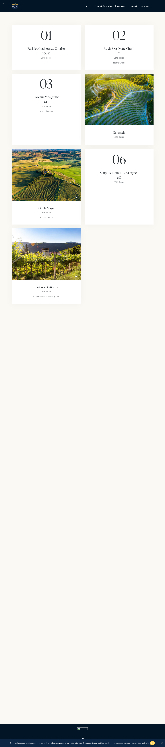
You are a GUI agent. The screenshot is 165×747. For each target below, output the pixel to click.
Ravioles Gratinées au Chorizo (46, 51)
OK (152, 743)
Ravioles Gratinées (46, 287)
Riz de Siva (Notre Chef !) (119, 51)
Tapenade (119, 132)
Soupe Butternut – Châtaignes (119, 175)
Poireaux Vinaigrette (46, 99)
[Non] (161, 743)
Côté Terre (46, 57)
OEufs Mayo (46, 208)
